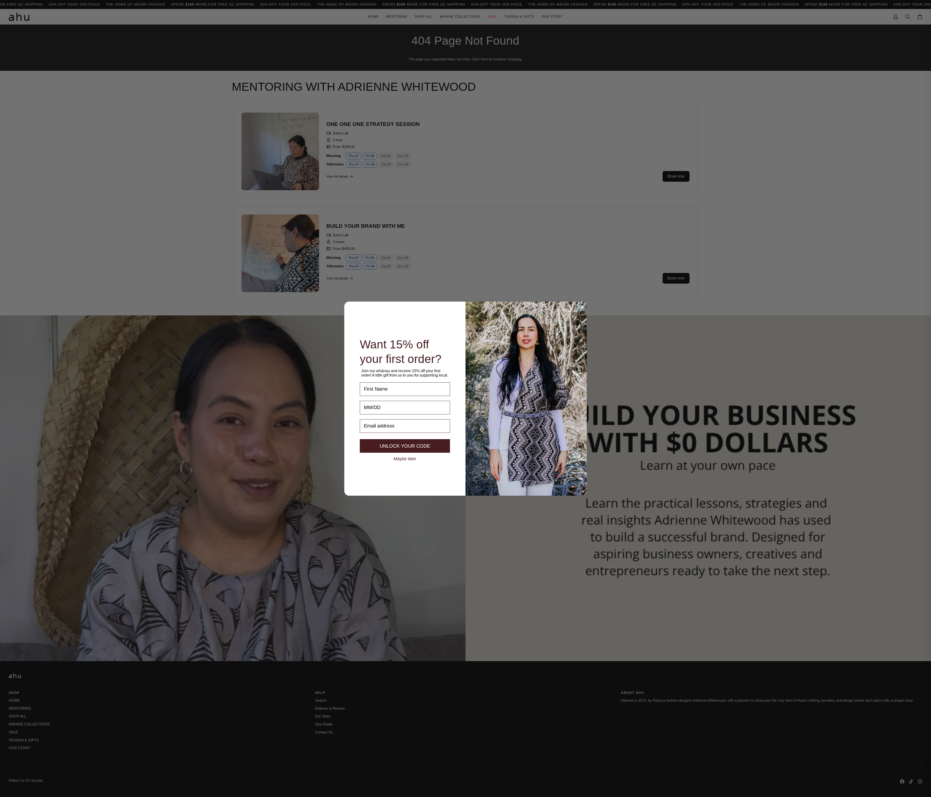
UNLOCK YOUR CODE (405, 446)
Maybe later (404, 458)
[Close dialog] (581, 307)
